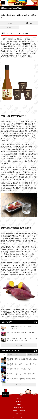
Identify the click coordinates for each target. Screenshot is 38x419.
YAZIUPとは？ (19, 401)
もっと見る (19, 345)
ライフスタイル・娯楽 (3, 355)
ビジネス (10, 354)
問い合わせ (19, 413)
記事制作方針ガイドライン (19, 410)
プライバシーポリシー (19, 407)
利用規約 (19, 404)
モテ (17, 354)
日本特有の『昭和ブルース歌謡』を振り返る (20, 369)
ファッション (23, 355)
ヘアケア (30, 354)
